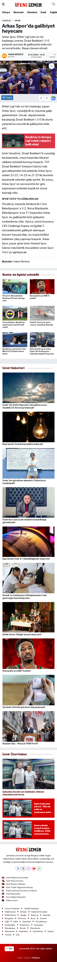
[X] (23, 868)
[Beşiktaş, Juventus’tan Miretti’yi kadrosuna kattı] (14, 339)
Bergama (9, 918)
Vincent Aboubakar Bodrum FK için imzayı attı (13, 298)
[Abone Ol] (53, 98)
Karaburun (25, 925)
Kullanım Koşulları (39, 912)
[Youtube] (33, 868)
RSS (11, 949)
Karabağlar (10, 925)
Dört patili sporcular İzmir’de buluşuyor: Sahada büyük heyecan (42, 351)
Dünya (6, 12)
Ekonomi (18, 12)
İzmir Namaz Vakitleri (15, 884)
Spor (17, 21)
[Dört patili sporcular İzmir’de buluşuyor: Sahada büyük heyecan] (42, 339)
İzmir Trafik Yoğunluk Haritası (19, 887)
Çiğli (7, 922)
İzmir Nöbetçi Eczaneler (17, 878)
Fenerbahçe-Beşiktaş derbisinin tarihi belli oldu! (13, 324)
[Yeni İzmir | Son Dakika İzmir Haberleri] (28, 4)
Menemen (10, 931)
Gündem (32, 12)
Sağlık (53, 12)
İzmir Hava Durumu (14, 881)
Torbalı (8, 935)
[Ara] (53, 4)
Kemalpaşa (10, 928)
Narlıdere (23, 931)
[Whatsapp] (39, 868)
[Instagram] (28, 868)
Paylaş (9, 97)
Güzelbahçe (41, 922)
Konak (23, 928)
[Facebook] (18, 868)
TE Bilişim (35, 958)
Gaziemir (26, 922)
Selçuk (51, 931)
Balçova (34, 915)
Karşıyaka (38, 925)
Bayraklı (46, 915)
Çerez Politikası (12, 909)
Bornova (22, 918)
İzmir (43, 12)
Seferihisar (38, 931)
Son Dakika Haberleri (16, 897)
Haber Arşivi (12, 900)
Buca (33, 918)
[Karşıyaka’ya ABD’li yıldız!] (42, 286)
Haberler (6, 21)
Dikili (15, 922)
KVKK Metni (10, 915)
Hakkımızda (10, 912)
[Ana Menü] (3, 4)
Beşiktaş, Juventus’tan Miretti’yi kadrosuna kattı (14, 351)
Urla (17, 935)
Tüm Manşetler (13, 894)
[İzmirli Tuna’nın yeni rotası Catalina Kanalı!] (42, 313)
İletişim (23, 912)
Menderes (35, 928)
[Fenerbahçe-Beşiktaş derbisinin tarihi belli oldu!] (14, 313)
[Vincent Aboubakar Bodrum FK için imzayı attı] (14, 286)
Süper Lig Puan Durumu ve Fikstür (21, 891)
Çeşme (43, 918)
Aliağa (23, 915)
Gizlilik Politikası (31, 909)
